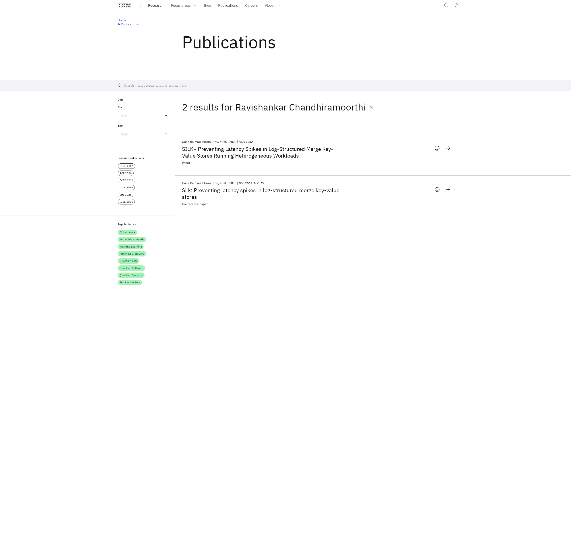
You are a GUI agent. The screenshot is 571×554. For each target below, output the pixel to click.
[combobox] (144, 115)
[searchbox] (285, 85)
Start (121, 107)
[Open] (166, 115)
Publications (130, 24)
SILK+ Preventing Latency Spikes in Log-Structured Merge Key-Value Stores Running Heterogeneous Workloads (257, 152)
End (120, 125)
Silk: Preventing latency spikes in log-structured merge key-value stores (260, 193)
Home (122, 20)
